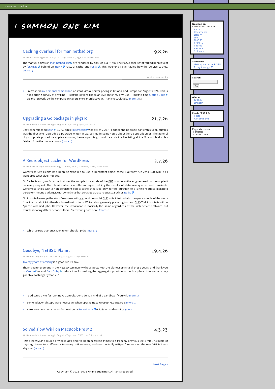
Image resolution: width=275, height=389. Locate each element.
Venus (30, 271)
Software (199, 51)
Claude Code (157, 95)
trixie (92, 166)
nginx (58, 66)
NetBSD (71, 57)
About (197, 29)
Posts (197, 115)
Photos (198, 45)
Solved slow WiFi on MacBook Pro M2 (57, 329)
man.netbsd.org (60, 63)
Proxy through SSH (204, 67)
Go (74, 124)
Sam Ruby (53, 271)
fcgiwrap (32, 66)
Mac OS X (77, 335)
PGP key (198, 42)
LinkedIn (198, 102)
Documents (200, 31)
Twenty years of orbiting (38, 262)
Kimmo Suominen (98, 371)
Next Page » (160, 364)
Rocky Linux (86, 309)
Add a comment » (157, 77)
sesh (50, 130)
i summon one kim (57, 25)
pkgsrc (80, 124)
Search (196, 77)
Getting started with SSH (207, 64)
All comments (201, 118)
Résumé (198, 48)
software (89, 57)
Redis (75, 166)
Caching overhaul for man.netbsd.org (58, 51)
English (55, 57)
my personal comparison (56, 91)
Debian (66, 166)
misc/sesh (78, 130)
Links (196, 37)
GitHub (198, 99)
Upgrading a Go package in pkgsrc (55, 118)
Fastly (93, 66)
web (97, 57)
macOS (88, 335)
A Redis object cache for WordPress (56, 160)
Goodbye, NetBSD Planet (46, 250)
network (97, 335)
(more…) (28, 70)
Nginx (80, 57)
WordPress (102, 166)
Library (198, 34)
